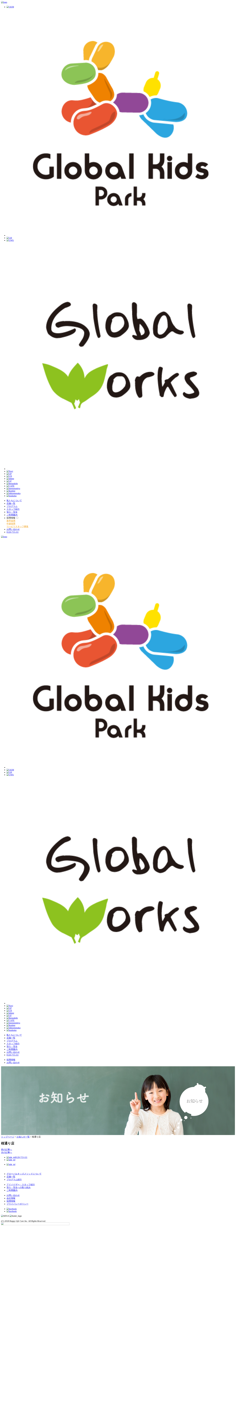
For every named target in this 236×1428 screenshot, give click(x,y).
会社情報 (11, 1198)
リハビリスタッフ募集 (17, 526)
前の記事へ (6, 1149)
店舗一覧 (11, 1177)
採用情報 (11, 1060)
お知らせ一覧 (23, 1137)
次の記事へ (6, 1152)
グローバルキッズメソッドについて (24, 1174)
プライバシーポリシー (17, 1204)
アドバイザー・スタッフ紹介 (21, 1184)
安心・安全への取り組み (19, 1187)
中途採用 (11, 523)
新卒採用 (11, 521)
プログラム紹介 (14, 1179)
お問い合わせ (13, 1062)
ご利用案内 (12, 1190)
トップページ (7, 1137)
